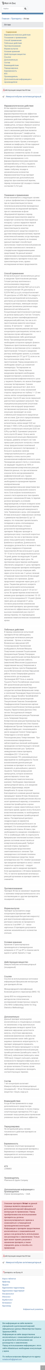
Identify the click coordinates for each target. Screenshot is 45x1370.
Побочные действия (13, 43)
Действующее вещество (15, 54)
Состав (7, 62)
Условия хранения (12, 51)
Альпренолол (8, 1294)
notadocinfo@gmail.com (12, 1359)
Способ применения (12, 40)
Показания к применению (15, 37)
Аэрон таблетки (9, 1279)
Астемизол (7, 1303)
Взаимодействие (11, 65)
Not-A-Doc (10, 3)
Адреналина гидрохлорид (13, 1288)
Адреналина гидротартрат (13, 1291)
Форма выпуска (11, 49)
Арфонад (6, 1282)
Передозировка (11, 68)
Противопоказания (12, 46)
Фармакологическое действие (17, 35)
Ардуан (5, 1285)
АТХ (5, 74)
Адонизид (6, 1306)
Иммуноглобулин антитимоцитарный (23, 97)
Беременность (10, 71)
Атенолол (6, 1297)
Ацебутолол (7, 1300)
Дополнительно (11, 60)
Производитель (11, 76)
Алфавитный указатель (33, 1309)
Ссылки (7, 57)
